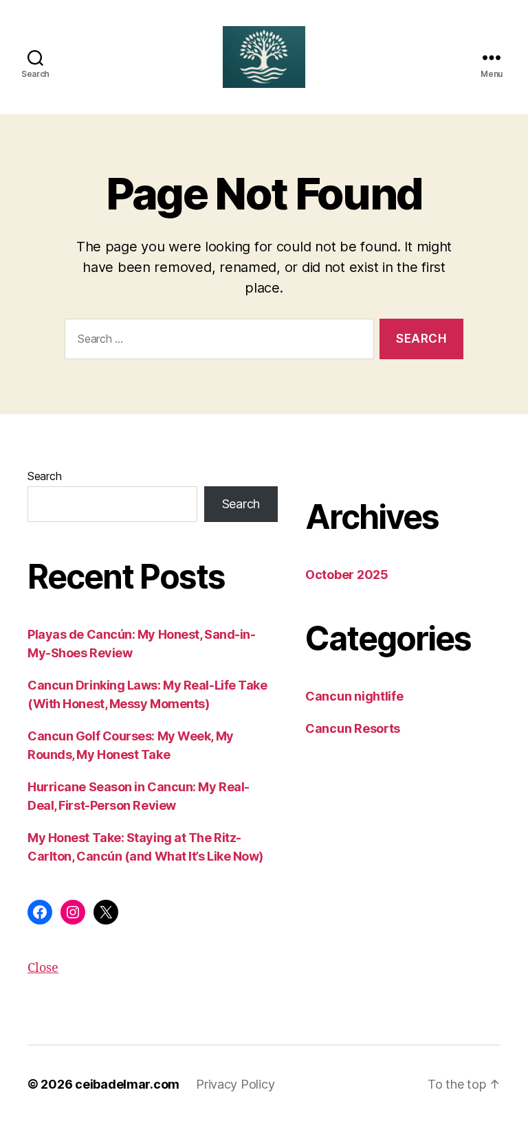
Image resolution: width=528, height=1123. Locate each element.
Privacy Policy (235, 1084)
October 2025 (346, 574)
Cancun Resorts (352, 728)
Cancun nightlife (354, 696)
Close (43, 968)
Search (44, 476)
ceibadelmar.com (127, 1084)
